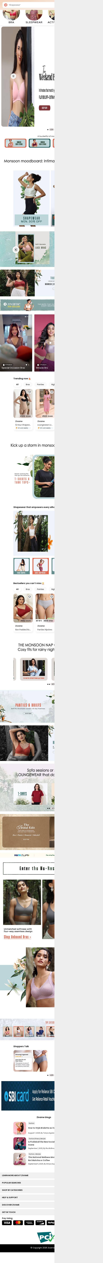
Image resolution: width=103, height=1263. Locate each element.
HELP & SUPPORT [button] (10, 1197)
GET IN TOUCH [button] (9, 1212)
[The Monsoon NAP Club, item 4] (33, 669)
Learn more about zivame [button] (16, 1175)
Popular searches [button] (12, 1182)
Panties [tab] (40, 384)
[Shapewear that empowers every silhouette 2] (40, 566)
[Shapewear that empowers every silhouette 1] (21, 566)
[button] (13, 76)
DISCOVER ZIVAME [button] (11, 1204)
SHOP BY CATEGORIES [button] (13, 1190)
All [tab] (17, 384)
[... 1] (30, 794)
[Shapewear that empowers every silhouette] (51, 533)
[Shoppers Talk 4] (30, 1061)
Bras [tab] (28, 384)
